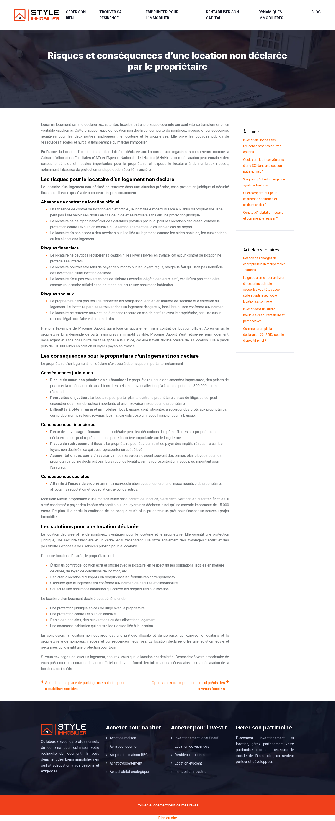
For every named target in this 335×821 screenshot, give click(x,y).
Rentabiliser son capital (222, 15)
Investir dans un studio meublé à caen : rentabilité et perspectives (264, 315)
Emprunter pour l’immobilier (162, 15)
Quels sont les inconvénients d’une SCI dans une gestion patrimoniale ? (263, 165)
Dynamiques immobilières (270, 15)
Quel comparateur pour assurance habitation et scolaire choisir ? (260, 199)
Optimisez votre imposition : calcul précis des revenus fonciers (188, 686)
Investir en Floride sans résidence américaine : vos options (262, 146)
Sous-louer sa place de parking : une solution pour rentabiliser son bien (84, 686)
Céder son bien (76, 15)
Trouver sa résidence (110, 15)
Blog (316, 12)
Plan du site (167, 818)
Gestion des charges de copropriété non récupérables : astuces (264, 264)
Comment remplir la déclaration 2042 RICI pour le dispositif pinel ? (263, 334)
